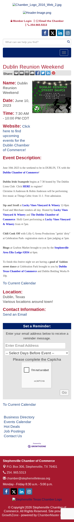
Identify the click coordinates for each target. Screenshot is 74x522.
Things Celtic (24, 195)
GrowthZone (10, 515)
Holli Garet (23, 219)
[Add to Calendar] (27, 73)
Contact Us (13, 436)
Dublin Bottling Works (54, 271)
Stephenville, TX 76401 (32, 466)
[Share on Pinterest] (53, 73)
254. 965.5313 (16, 472)
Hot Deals (12, 427)
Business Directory (19, 417)
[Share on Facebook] (37, 73)
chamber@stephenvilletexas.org (28, 478)
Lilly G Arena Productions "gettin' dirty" (48, 233)
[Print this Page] (16, 73)
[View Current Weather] (32, 73)
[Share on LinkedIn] (48, 73)
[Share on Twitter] (43, 73)
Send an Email (15, 314)
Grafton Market (21, 247)
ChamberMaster (48, 515)
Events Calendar (17, 422)
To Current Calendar (19, 283)
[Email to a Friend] (21, 73)
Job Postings (14, 431)
